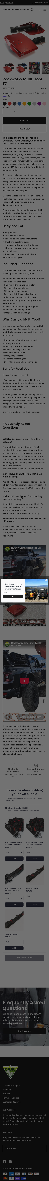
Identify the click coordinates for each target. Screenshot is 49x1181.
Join (12, 596)
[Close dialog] (46, 580)
